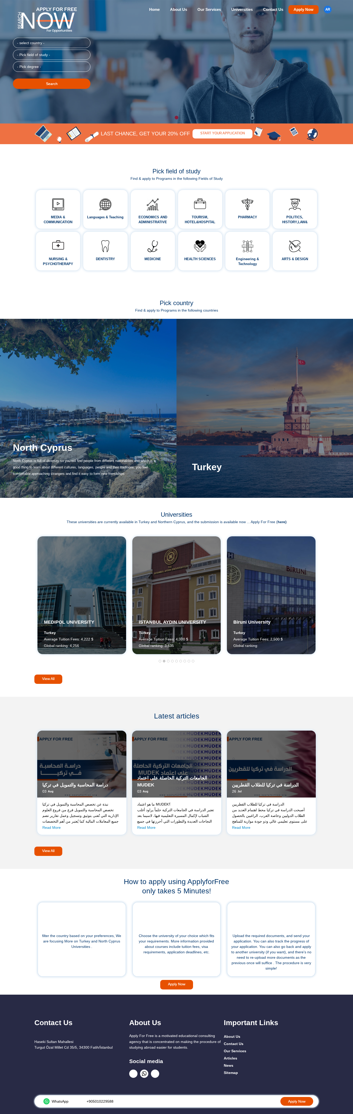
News (228, 1065)
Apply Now (303, 9)
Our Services (209, 9)
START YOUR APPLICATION (222, 133)
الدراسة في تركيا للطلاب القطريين (265, 784)
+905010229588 (100, 1101)
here (281, 522)
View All (48, 679)
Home (154, 9)
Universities (242, 9)
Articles (230, 1058)
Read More (51, 827)
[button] (160, 661)
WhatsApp (60, 1101)
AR (327, 9)
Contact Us (273, 9)
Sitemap (231, 1073)
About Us (178, 9)
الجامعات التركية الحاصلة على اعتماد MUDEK (172, 781)
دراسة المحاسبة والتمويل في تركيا (75, 784)
